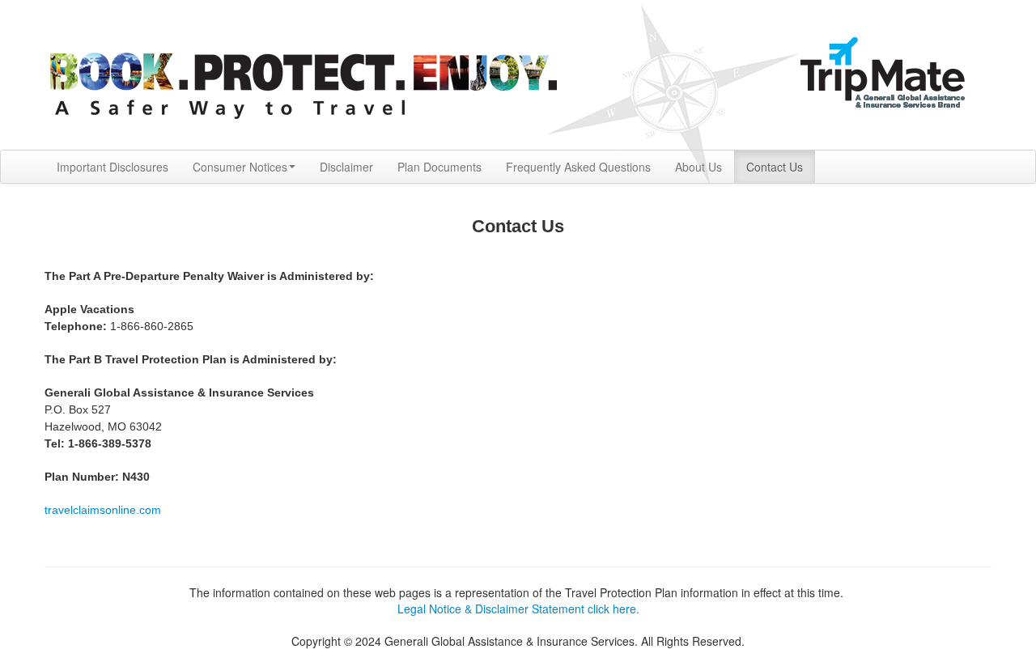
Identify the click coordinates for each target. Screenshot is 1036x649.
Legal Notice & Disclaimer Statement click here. (518, 608)
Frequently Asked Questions (578, 167)
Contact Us (774, 167)
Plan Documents (439, 167)
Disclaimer (346, 167)
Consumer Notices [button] (240, 167)
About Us (698, 167)
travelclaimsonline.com (103, 509)
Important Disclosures (112, 167)
